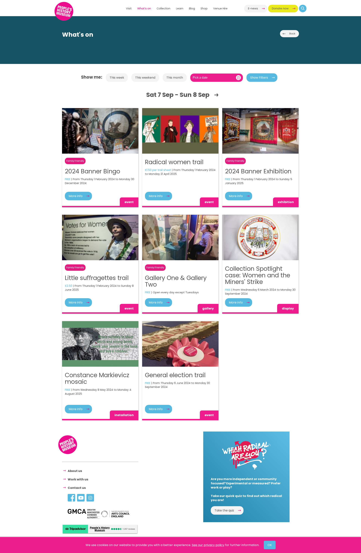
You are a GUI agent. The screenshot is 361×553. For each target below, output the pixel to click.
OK (270, 545)
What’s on (144, 8)
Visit (129, 8)
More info (76, 196)
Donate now (280, 8)
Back (292, 33)
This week (117, 77)
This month (174, 77)
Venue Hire (220, 8)
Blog (192, 8)
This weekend (145, 77)
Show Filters (259, 77)
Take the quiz (224, 510)
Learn (179, 8)
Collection (163, 8)
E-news (253, 8)
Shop (204, 8)
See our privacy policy (208, 545)
